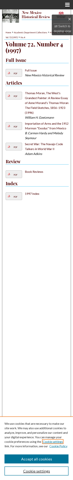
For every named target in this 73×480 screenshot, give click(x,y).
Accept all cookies (36, 459)
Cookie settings (53, 441)
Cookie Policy (58, 446)
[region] (36, 448)
